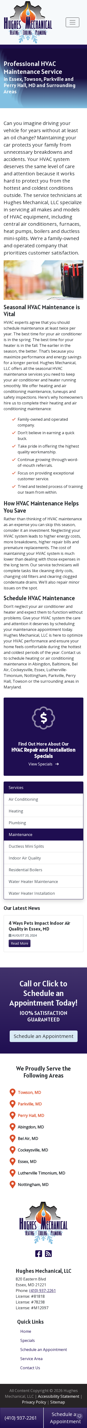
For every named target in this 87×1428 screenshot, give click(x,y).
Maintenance (20, 834)
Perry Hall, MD (31, 1115)
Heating (16, 811)
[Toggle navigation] (72, 22)
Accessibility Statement (58, 1396)
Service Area (31, 1358)
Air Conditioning (23, 799)
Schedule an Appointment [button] (43, 1036)
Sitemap (57, 1402)
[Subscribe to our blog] (48, 1255)
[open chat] (77, 1418)
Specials (27, 1340)
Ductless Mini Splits (26, 846)
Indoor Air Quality (25, 858)
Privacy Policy (34, 1402)
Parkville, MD (30, 1104)
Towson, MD (29, 1092)
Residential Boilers (25, 869)
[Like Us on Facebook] (38, 1255)
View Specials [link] (41, 764)
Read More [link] (19, 943)
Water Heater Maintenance (33, 881)
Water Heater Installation (32, 893)
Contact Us (30, 1367)
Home (25, 1331)
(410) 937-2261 (21, 1418)
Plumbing (17, 822)
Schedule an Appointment (43, 1349)
